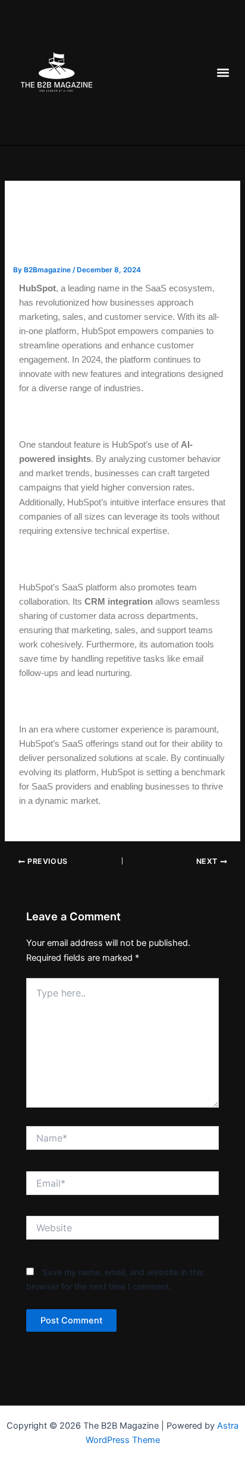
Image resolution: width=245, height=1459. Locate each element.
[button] (223, 73)
